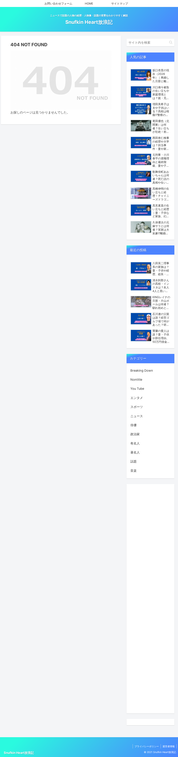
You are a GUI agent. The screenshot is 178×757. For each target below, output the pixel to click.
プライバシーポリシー (147, 746)
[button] (171, 42)
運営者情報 (169, 746)
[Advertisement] (150, 598)
